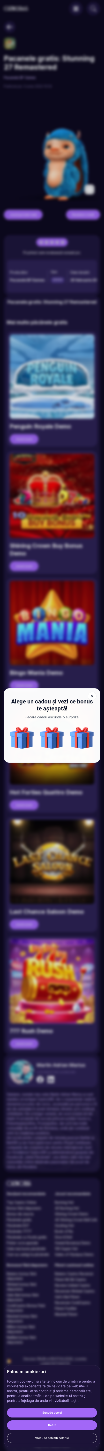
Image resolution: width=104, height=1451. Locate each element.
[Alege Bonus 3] (52, 738)
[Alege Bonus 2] (82, 738)
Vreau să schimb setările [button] (52, 1438)
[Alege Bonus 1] (22, 738)
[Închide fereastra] (92, 696)
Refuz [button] (52, 1425)
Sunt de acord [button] (52, 1412)
